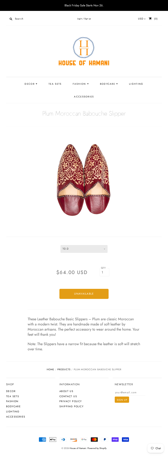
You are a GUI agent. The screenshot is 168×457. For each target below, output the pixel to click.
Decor (30, 84)
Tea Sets (55, 84)
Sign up (87, 18)
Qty (103, 268)
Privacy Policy (70, 401)
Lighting (136, 84)
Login (79, 18)
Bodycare (108, 84)
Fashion (80, 84)
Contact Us (68, 396)
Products (63, 369)
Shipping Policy (71, 406)
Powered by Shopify (97, 448)
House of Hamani (78, 448)
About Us (66, 391)
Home (50, 369)
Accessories (84, 96)
